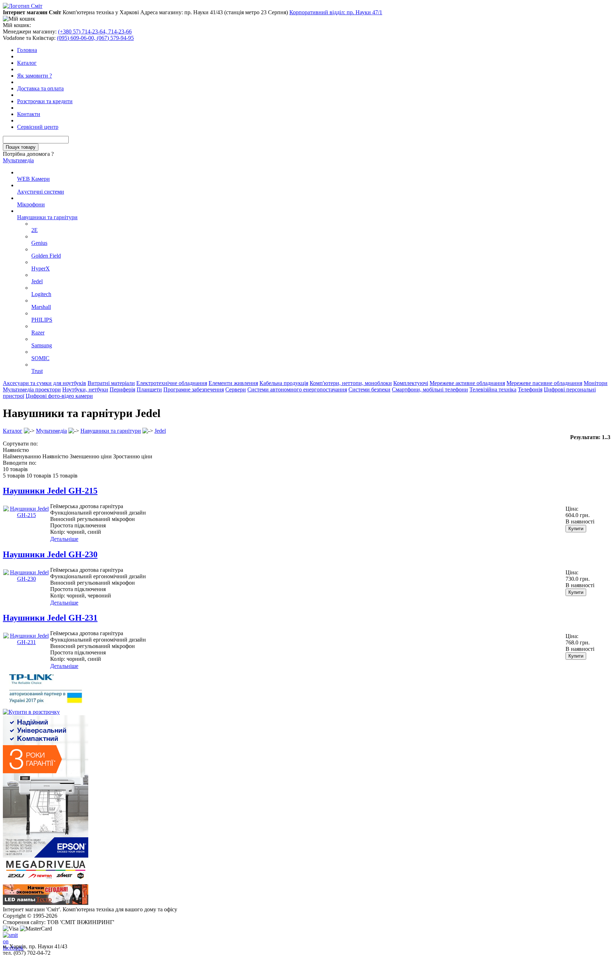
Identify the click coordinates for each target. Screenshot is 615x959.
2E (34, 230)
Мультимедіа (18, 160)
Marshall (41, 307)
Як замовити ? (34, 76)
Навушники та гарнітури (47, 217)
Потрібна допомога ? (28, 154)
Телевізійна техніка (492, 389)
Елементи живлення (233, 383)
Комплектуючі (410, 383)
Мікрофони (31, 204)
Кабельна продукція (283, 383)
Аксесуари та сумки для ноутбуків (44, 383)
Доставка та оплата (40, 88)
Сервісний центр (37, 127)
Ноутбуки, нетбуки (85, 389)
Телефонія (530, 389)
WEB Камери (33, 179)
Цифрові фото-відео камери (59, 396)
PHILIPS (41, 320)
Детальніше (64, 539)
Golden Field (46, 256)
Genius (39, 243)
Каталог (27, 63)
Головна (27, 50)
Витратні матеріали (111, 383)
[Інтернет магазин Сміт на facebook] (8, 937)
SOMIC (40, 358)
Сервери (235, 389)
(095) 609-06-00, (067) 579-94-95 (95, 38)
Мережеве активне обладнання (467, 383)
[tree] (307, 271)
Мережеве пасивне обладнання (544, 383)
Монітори (596, 383)
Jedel (37, 281)
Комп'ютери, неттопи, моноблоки (351, 383)
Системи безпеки (369, 389)
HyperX (40, 268)
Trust (37, 371)
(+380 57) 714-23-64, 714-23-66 (95, 31)
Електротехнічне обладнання (171, 383)
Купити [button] (575, 528)
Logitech (41, 294)
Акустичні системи (40, 192)
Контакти (28, 114)
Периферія (122, 389)
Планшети (149, 389)
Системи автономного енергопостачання (297, 389)
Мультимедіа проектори (32, 389)
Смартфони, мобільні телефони (430, 389)
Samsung (41, 345)
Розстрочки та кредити (45, 101)
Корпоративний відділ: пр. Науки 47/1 (335, 12)
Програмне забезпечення (193, 389)
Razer (37, 333)
